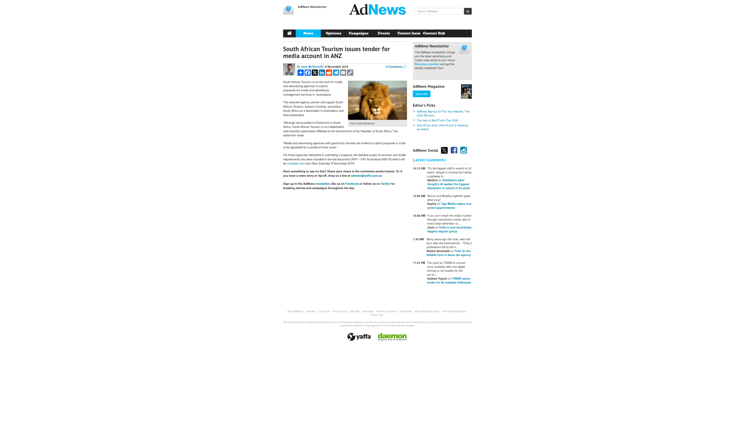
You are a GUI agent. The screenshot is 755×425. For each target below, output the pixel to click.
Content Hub (434, 33)
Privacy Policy (340, 311)
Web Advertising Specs (427, 311)
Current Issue (409, 33)
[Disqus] (345, 247)
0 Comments (394, 66)
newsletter (323, 183)
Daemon (392, 337)
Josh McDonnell (312, 66)
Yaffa (359, 337)
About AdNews (295, 311)
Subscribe (421, 94)
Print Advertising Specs (454, 311)
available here (296, 163)
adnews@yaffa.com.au (366, 175)
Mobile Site (377, 314)
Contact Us (324, 311)
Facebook (352, 183)
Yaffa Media (406, 311)
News (308, 33)
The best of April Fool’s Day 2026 (437, 120)
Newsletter (368, 311)
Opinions (333, 33)
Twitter (385, 183)
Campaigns (358, 33)
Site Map (355, 311)
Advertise (311, 311)
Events (384, 33)
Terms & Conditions (386, 311)
